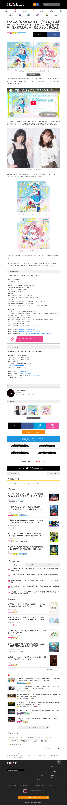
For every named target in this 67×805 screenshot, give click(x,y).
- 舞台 (36, 769)
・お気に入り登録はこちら (28, 339)
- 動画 (51, 766)
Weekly (33, 565)
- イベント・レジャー (40, 771)
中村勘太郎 (34, 741)
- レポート (52, 773)
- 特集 (51, 777)
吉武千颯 (36, 483)
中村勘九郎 (13, 741)
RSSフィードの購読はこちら (34, 432)
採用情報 (38, 785)
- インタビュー (53, 771)
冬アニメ (27, 483)
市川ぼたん (41, 737)
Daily (15, 565)
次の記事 (53, 473)
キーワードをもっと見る (51, 748)
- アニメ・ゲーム (39, 775)
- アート (37, 777)
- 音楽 (36, 766)
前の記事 (13, 473)
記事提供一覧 (17, 785)
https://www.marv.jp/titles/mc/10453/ (18, 284)
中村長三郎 (44, 741)
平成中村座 (24, 741)
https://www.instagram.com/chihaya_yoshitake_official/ (36, 333)
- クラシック (38, 773)
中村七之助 (52, 737)
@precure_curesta (26, 373)
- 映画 (36, 782)
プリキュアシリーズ (15, 483)
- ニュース (52, 769)
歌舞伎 (12, 737)
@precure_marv (37, 375)
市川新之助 (31, 737)
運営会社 (10, 785)
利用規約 (44, 785)
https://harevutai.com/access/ (16, 365)
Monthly (51, 565)
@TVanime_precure (24, 371)
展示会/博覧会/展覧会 (16, 744)
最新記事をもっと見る (52, 669)
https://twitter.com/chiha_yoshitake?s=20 (30, 331)
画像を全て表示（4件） (34, 74)
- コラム (52, 775)
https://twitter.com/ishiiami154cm (28, 329)
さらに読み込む (33, 727)
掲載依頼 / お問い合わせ (28, 785)
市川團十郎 (21, 737)
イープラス (10, 753)
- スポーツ (37, 779)
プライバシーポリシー (54, 785)
